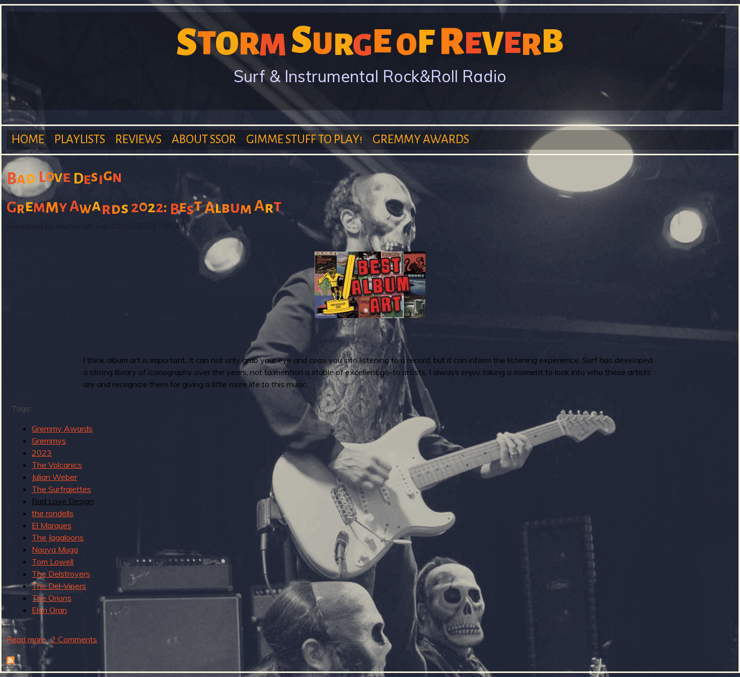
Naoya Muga (55, 549)
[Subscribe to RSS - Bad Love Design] (11, 661)
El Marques (51, 525)
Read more (26, 639)
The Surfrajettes (61, 489)
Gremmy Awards (421, 139)
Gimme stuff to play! (304, 139)
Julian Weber (54, 477)
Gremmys (49, 441)
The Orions (51, 598)
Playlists (79, 139)
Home (28, 139)
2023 (42, 453)
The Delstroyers (61, 574)
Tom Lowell (52, 562)
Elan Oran (49, 610)
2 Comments (74, 639)
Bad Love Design (63, 501)
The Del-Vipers (59, 586)
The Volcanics (57, 465)
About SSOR (204, 139)
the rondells (52, 513)
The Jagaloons (58, 537)
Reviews (138, 139)
